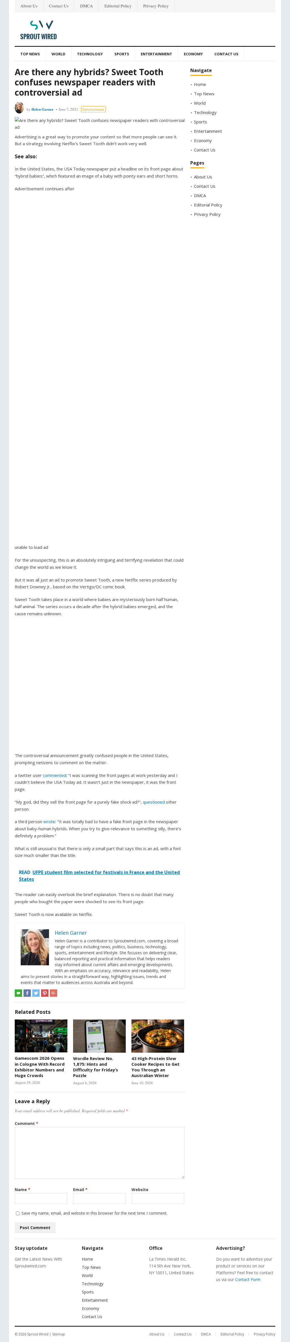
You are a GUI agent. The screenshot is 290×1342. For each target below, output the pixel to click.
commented (54, 775)
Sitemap (58, 1334)
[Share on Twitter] (36, 993)
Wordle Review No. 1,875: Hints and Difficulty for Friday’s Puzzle (95, 1067)
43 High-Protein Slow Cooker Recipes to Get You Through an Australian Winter (155, 1067)
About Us (28, 6)
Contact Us (59, 6)
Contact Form (248, 1279)
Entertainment (156, 53)
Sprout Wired (37, 1334)
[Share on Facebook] (27, 993)
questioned (154, 802)
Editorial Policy (118, 6)
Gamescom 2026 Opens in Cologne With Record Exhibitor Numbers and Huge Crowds (40, 1066)
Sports (121, 53)
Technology (90, 53)
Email (80, 1189)
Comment (26, 1123)
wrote (49, 821)
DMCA (86, 6)
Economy (193, 53)
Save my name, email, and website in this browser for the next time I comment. (94, 1213)
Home (200, 84)
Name (22, 1189)
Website (139, 1189)
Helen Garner (42, 109)
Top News (30, 53)
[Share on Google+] (53, 993)
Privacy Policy (156, 6)
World (58, 53)
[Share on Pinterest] (44, 993)
